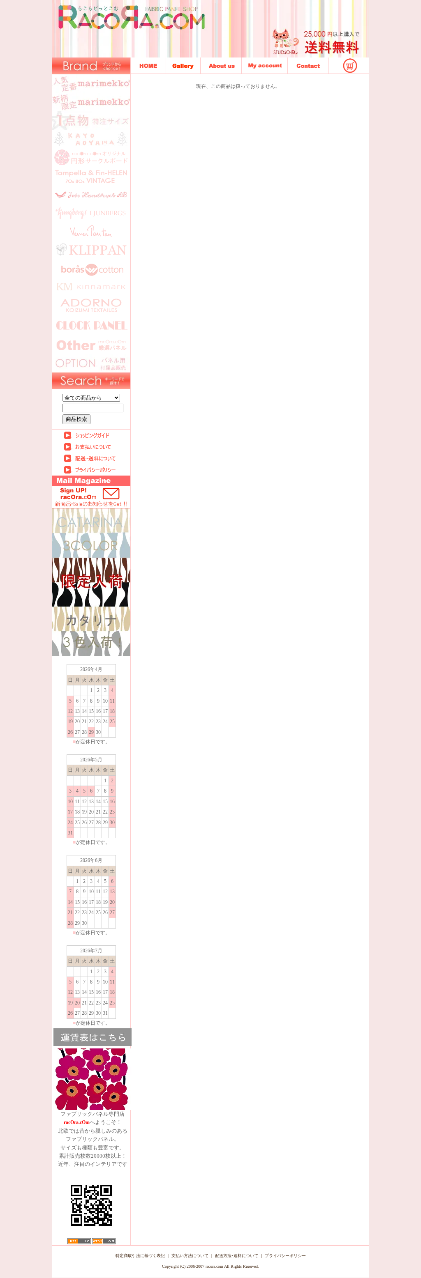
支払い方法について (189, 1255)
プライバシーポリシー (285, 1255)
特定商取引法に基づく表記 (140, 1255)
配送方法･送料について (236, 1255)
